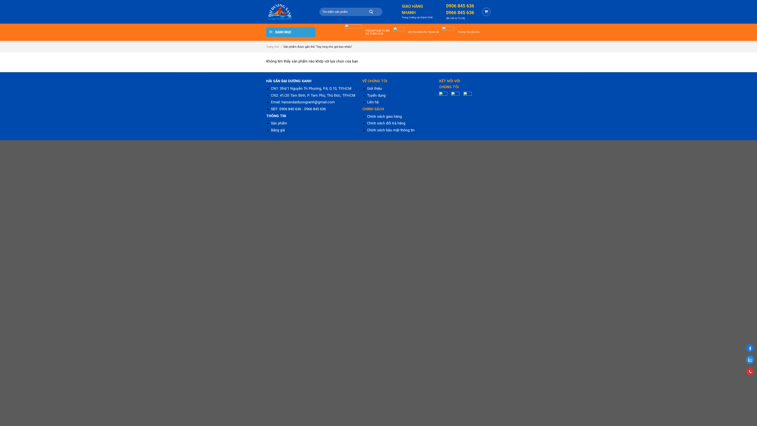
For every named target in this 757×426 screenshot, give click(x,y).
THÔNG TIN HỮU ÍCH (469, 32)
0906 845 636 (290, 109)
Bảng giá (278, 130)
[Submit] (371, 12)
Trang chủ (272, 47)
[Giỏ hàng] (486, 12)
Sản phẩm (279, 123)
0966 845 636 (315, 109)
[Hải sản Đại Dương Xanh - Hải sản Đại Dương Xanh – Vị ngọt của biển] (286, 12)
